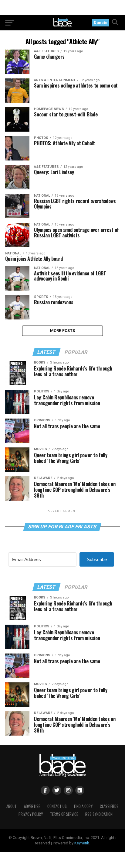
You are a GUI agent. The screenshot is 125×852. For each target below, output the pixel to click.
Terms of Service (64, 814)
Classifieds (109, 806)
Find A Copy (83, 806)
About (11, 806)
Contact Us (57, 806)
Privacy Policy (31, 814)
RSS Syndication (99, 814)
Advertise (32, 806)
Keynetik (81, 843)
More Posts (62, 330)
